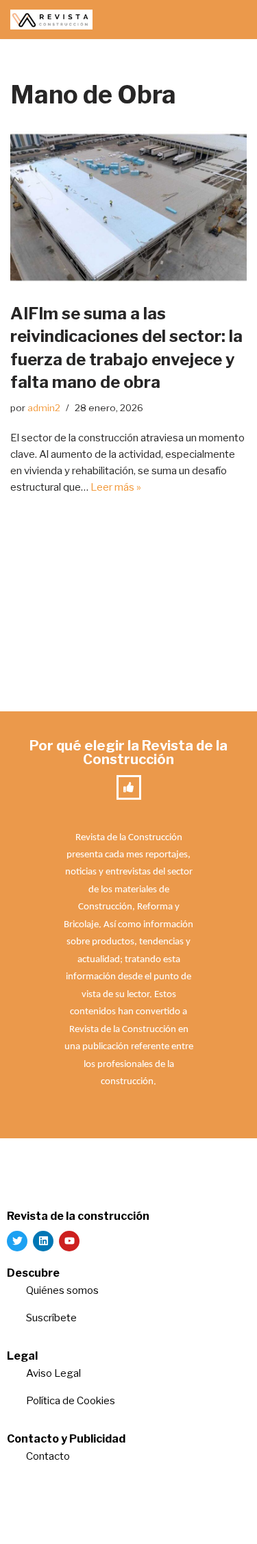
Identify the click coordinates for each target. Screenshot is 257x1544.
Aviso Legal (53, 1373)
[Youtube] (69, 1241)
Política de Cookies (70, 1401)
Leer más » (115, 487)
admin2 (43, 407)
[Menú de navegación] (231, 20)
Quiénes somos (62, 1290)
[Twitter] (17, 1241)
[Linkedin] (43, 1241)
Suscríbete (52, 1318)
